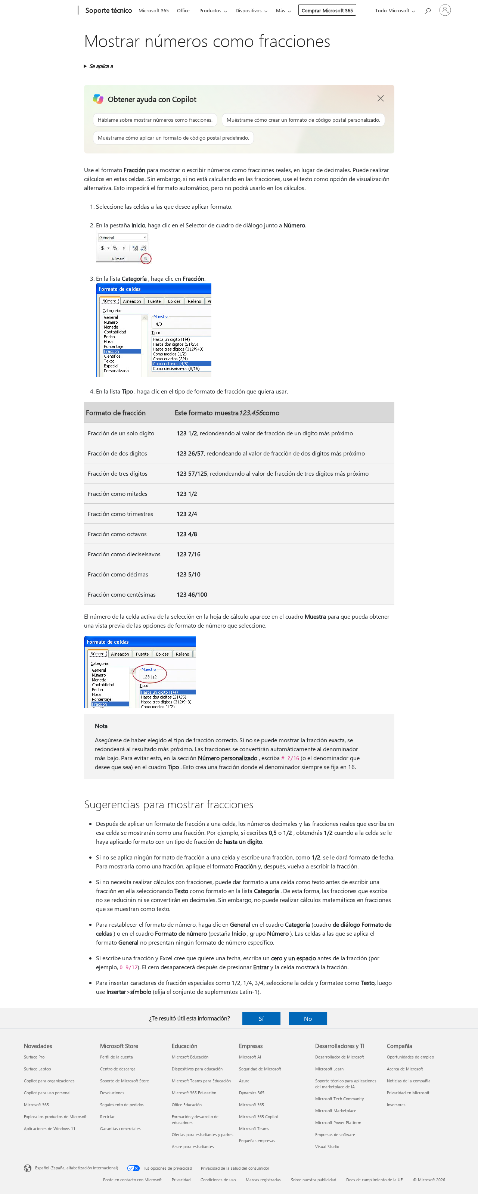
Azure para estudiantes (193, 1146)
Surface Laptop (37, 1069)
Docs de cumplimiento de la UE (374, 1179)
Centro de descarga (118, 1069)
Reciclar (107, 1116)
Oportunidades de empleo (410, 1057)
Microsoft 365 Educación (194, 1092)
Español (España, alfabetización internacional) (76, 1167)
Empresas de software (335, 1134)
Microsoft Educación (190, 1057)
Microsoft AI (250, 1057)
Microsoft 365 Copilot (258, 1116)
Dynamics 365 (251, 1092)
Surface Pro (34, 1057)
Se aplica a (101, 65)
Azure (244, 1080)
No (308, 1018)
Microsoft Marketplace (335, 1110)
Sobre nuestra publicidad (313, 1179)
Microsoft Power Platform (338, 1122)
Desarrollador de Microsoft (339, 1057)
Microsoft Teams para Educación (201, 1080)
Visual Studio (327, 1146)
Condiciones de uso (218, 1179)
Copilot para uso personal (47, 1092)
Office (183, 10)
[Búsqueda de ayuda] (427, 9)
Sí (261, 1018)
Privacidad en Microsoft (408, 1092)
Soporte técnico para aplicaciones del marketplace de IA (345, 1083)
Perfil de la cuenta (116, 1057)
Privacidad (181, 1179)
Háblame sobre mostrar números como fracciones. (155, 119)
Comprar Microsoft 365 (327, 10)
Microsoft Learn (329, 1069)
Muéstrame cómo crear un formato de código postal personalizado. (303, 119)
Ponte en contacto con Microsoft (132, 1179)
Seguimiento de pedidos (122, 1104)
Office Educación (187, 1104)
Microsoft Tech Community (339, 1098)
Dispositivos (249, 10)
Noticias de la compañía (409, 1080)
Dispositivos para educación (197, 1069)
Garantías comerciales (120, 1128)
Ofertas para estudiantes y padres (202, 1134)
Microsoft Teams (254, 1128)
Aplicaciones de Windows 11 (49, 1128)
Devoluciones (112, 1092)
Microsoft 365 (154, 10)
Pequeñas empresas (257, 1140)
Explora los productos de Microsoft (55, 1116)
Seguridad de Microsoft (260, 1069)
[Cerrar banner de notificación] (380, 98)
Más (280, 10)
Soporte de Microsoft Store (124, 1080)
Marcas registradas (263, 1179)
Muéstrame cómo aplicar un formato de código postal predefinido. (173, 137)
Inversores (396, 1104)
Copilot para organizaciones (49, 1080)
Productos (210, 10)
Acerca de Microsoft (405, 1069)
